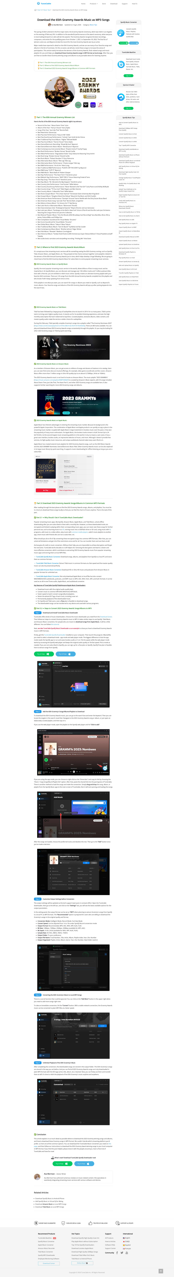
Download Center (106, 617)
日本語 (127, 1241)
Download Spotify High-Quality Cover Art (85, 1238)
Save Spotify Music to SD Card (128, 269)
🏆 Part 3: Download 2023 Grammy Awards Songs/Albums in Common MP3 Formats (66, 68)
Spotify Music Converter (46, 1241)
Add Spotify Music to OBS (126, 219)
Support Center (110, 1248)
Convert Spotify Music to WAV (128, 138)
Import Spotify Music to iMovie (128, 240)
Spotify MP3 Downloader (46, 1255)
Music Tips (47, 10)
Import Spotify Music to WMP (127, 227)
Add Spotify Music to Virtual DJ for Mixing (49, 1201)
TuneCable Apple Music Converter (47, 576)
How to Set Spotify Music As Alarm (129, 216)
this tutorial (55, 624)
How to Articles (110, 1241)
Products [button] (93, 4)
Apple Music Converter (46, 1245)
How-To (134, 4)
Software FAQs (110, 1245)
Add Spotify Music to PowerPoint (128, 277)
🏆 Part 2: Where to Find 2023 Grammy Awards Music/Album (58, 65)
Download (113, 4)
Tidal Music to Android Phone (82, 1259)
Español (128, 1245)
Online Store (81, 1263)
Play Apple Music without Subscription (85, 1241)
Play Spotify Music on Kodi (127, 258)
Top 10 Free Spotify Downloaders (83, 1245)
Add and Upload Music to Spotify (129, 265)
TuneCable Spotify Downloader (54, 635)
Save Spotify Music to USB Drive (128, 280)
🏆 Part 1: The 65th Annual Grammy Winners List (54, 63)
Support (125, 4)
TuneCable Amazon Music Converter (48, 570)
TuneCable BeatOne (45, 1238)
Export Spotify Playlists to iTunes (128, 284)
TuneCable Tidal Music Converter (47, 563)
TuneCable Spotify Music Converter (48, 557)
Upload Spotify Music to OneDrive (129, 244)
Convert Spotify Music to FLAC (128, 134)
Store (104, 4)
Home (83, 4)
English (127, 1238)
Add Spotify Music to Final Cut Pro (129, 248)
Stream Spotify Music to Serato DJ (129, 261)
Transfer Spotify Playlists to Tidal (129, 273)
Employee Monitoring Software (48, 1259)
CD (63, 530)
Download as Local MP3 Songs (50, 1204)
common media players (80, 532)
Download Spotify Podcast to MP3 (129, 237)
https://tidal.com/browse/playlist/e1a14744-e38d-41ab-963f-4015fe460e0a (59, 326)
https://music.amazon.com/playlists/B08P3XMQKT (51, 380)
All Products (109, 1238)
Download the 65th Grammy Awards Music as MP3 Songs (70, 10)
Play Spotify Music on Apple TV (128, 223)
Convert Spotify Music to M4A (128, 141)
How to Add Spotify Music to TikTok (129, 212)
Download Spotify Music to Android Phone (49, 1198)
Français (128, 1249)
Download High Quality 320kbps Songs (85, 1252)
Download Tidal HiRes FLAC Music (83, 1255)
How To (40, 10)
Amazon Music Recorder (46, 1248)
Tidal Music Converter (45, 1252)
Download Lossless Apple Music (82, 1248)
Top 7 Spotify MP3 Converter (127, 145)
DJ (110, 530)
